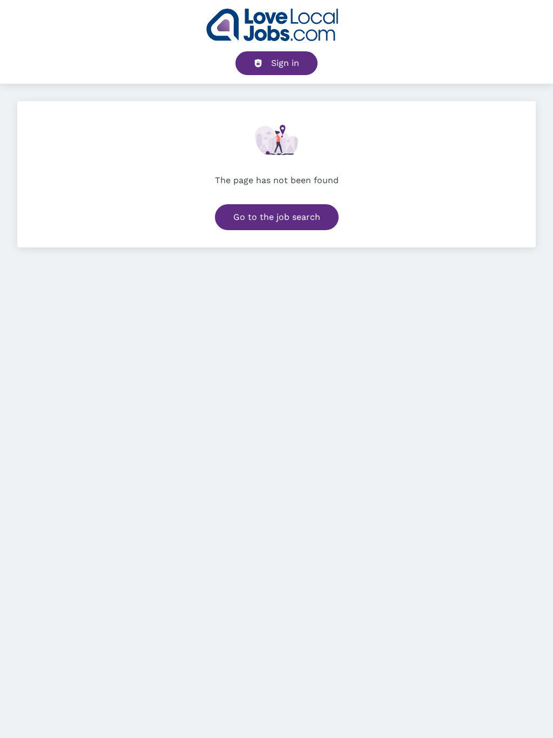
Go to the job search (276, 217)
